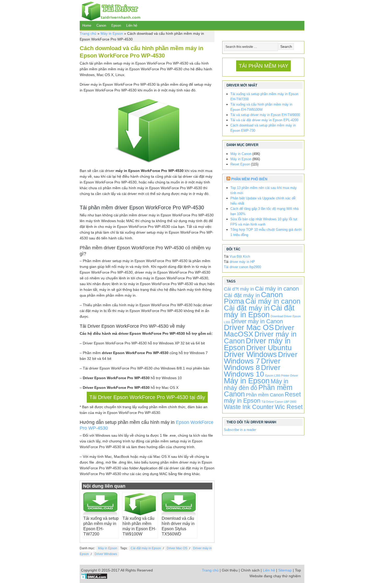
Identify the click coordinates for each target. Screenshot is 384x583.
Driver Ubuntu (269, 348)
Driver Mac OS (177, 548)
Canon (101, 25)
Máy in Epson (112, 33)
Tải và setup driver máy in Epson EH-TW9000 (265, 115)
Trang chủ (88, 33)
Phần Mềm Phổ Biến (249, 179)
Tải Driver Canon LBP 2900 (278, 401)
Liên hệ (131, 25)
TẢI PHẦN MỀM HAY (263, 66)
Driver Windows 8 (252, 364)
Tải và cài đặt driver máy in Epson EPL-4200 (264, 120)
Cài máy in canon (277, 288)
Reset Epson (240, 164)
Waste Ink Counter (249, 406)
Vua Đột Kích (240, 256)
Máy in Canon (240, 154)
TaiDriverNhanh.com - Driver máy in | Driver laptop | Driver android (110, 10)
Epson (116, 25)
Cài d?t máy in (239, 289)
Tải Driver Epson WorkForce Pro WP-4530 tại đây (147, 397)
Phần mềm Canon (265, 394)
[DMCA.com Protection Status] (94, 578)
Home (86, 25)
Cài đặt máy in (242, 295)
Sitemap (285, 570)
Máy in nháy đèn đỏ (256, 384)
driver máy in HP (242, 262)
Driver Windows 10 (252, 370)
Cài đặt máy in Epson (146, 548)
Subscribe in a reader (240, 430)
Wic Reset (288, 406)
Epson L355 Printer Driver (281, 375)
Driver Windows (106, 554)
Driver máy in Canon (257, 321)
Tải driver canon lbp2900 (242, 267)
